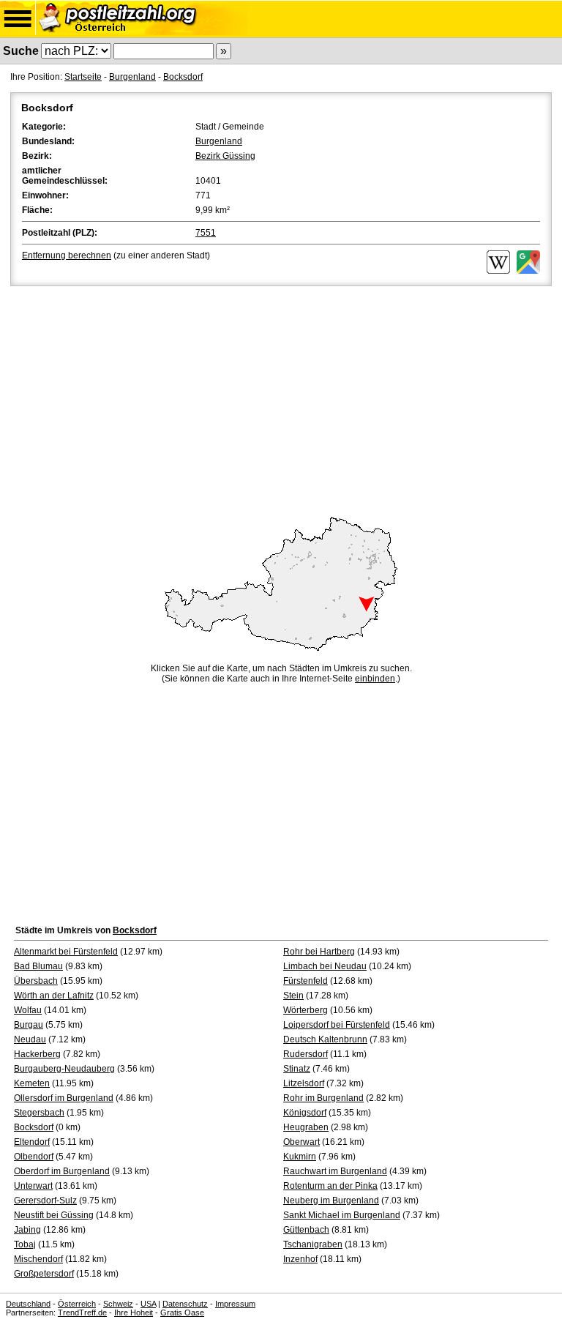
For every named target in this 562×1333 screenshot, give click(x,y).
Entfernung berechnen (66, 255)
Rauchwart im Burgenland (335, 1171)
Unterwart (33, 1186)
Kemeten (32, 1083)
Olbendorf (33, 1156)
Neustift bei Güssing (54, 1215)
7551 (205, 233)
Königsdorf (304, 1113)
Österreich (77, 1303)
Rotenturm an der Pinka (330, 1186)
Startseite (83, 77)
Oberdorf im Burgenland (62, 1171)
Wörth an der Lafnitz (54, 995)
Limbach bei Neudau (325, 966)
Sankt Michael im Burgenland (341, 1215)
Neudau (30, 1039)
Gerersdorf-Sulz (45, 1200)
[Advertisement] (281, 398)
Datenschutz (185, 1303)
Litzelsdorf (303, 1083)
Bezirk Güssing (225, 156)
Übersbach (36, 981)
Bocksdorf (183, 77)
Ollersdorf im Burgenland (63, 1098)
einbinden (375, 678)
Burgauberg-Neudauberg (64, 1069)
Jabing (27, 1230)
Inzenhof (300, 1259)
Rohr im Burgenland (323, 1098)
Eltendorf (32, 1142)
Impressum (235, 1303)
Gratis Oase (182, 1312)
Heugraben (306, 1127)
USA (148, 1303)
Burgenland (132, 77)
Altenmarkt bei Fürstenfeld (66, 951)
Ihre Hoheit (133, 1312)
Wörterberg (305, 1010)
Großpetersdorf (44, 1274)
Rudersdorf (305, 1054)
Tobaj (25, 1244)
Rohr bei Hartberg (319, 951)
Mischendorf (38, 1259)
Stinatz (296, 1069)
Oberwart (301, 1142)
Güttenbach (306, 1230)
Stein (293, 995)
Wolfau (28, 1010)
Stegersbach (39, 1113)
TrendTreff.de (82, 1312)
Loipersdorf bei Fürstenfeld (336, 1025)
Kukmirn (299, 1156)
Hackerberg (37, 1054)
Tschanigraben (312, 1244)
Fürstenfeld (305, 981)
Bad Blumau (38, 966)
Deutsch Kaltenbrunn (325, 1039)
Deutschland (28, 1303)
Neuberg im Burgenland (331, 1200)
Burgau (28, 1025)
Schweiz (118, 1303)
